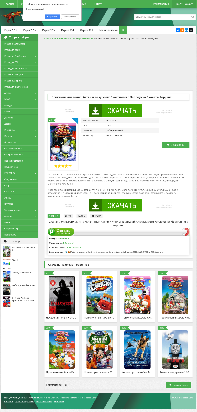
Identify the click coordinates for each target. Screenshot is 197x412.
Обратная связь (44, 401)
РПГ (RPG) (9, 173)
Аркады (8, 105)
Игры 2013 (86, 30)
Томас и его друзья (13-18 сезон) (175, 372)
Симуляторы (10, 179)
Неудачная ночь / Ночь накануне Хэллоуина (61, 317)
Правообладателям (24, 401)
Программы (10, 234)
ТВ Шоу (97, 4)
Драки (7, 123)
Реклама (8, 401)
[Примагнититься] (186, 234)
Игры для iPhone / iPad (16, 86)
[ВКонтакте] (178, 30)
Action (7, 92)
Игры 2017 (10, 30)
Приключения (11, 166)
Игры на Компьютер (15, 43)
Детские (8, 117)
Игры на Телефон (13, 74)
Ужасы (7, 197)
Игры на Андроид (13, 80)
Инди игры (9, 129)
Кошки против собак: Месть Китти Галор (137, 372)
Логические (10, 142)
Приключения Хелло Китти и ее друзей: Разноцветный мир (61, 372)
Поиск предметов (13, 160)
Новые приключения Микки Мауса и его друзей (99, 372)
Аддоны (8, 216)
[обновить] (68, 243)
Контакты (59, 401)
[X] (191, 30)
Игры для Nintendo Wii (15, 68)
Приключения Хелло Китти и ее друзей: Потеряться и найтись (137, 317)
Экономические (12, 210)
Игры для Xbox (12, 49)
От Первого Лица (13, 148)
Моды (7, 222)
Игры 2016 (29, 30)
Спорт (7, 185)
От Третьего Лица (13, 154)
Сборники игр (11, 228)
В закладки (177, 144)
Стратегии (9, 191)
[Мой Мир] (186, 30)
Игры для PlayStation (15, 56)
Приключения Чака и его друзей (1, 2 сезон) (99, 317)
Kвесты (8, 136)
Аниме (82, 4)
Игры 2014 (67, 30)
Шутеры (8, 203)
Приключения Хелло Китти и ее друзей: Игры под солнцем (175, 317)
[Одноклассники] (182, 30)
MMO (7, 99)
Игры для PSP (11, 62)
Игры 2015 (48, 30)
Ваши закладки (111, 30)
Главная (9, 4)
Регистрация (161, 4)
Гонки (7, 111)
